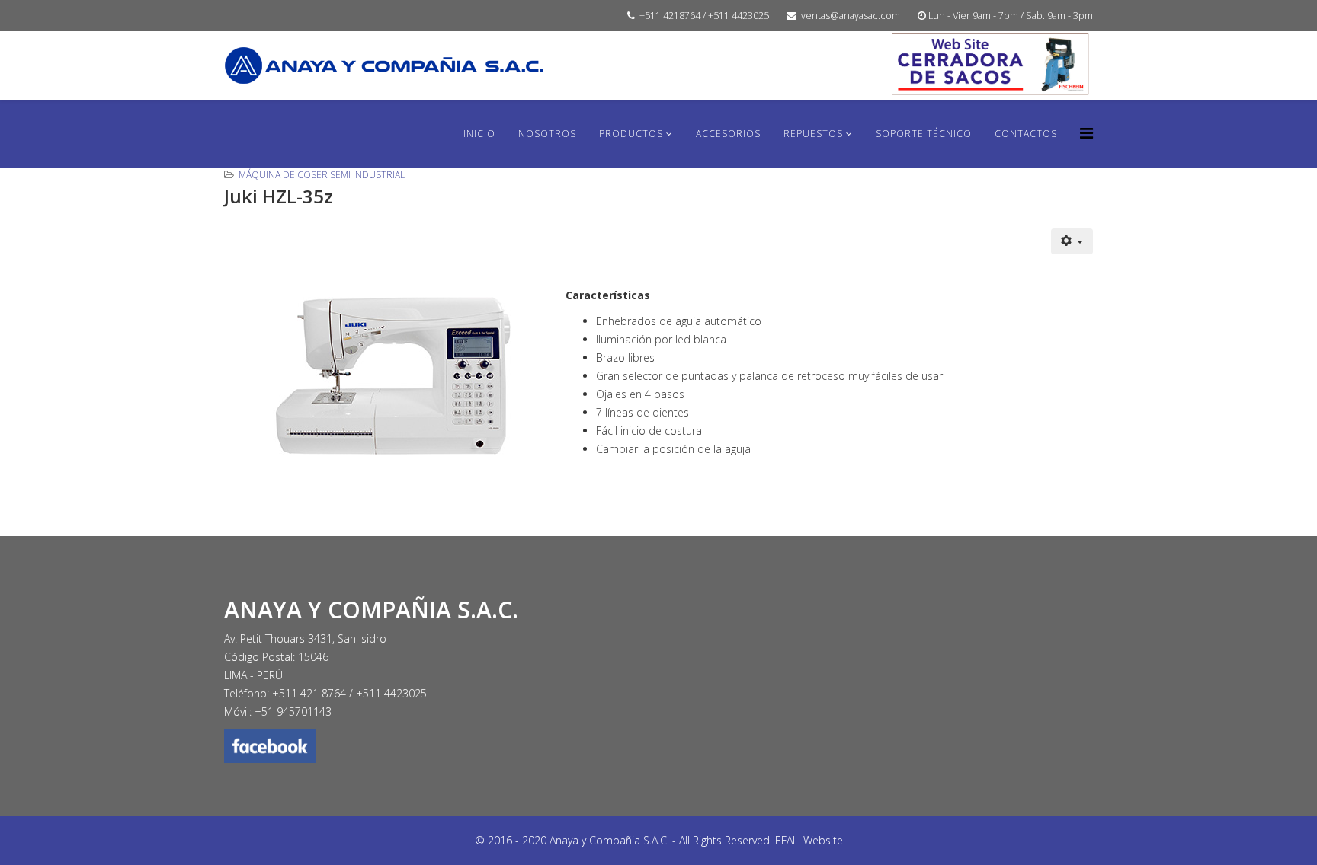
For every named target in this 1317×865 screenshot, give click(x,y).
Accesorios (728, 133)
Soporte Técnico (924, 133)
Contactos (1026, 133)
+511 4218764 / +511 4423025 (704, 15)
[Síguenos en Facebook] (658, 746)
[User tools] (1072, 241)
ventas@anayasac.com (850, 15)
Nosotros (547, 133)
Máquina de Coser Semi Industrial (322, 174)
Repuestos (813, 133)
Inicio (479, 133)
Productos (631, 133)
